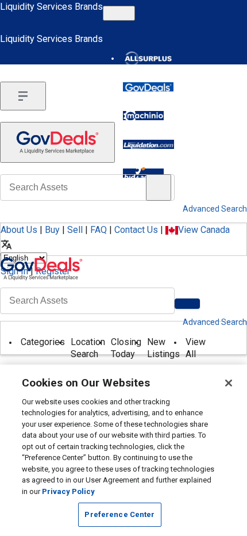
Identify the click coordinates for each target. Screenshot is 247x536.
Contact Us (136, 229)
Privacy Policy (68, 491)
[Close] (228, 383)
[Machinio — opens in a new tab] (143, 115)
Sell (75, 229)
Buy (52, 229)
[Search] (187, 303)
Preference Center (119, 514)
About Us (19, 229)
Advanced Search (215, 322)
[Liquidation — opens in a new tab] (148, 144)
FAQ (98, 229)
